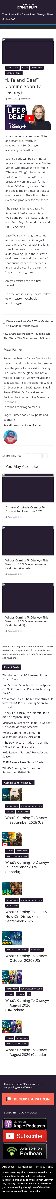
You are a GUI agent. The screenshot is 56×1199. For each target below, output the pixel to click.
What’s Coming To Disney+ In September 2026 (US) (27, 820)
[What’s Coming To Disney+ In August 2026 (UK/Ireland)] (12, 973)
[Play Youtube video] (29, 118)
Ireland (10, 994)
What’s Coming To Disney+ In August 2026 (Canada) (27, 1052)
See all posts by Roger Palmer (22, 425)
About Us (8, 1166)
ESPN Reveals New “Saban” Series (23, 762)
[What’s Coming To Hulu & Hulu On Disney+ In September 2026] (12, 884)
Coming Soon (12, 68)
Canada (10, 851)
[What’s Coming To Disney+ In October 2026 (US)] (12, 933)
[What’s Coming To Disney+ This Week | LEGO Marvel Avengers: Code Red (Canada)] (28, 528)
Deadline (28, 150)
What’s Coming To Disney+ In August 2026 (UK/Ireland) (27, 1005)
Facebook (30, 298)
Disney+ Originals (14, 73)
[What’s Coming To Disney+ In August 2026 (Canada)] (12, 1022)
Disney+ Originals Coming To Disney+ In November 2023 (25, 509)
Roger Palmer (26, 98)
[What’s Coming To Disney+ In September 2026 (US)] (12, 790)
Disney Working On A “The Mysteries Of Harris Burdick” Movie (29, 323)
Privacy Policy (44, 1166)
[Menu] (4, 27)
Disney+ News (37, 68)
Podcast (10, 812)
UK (29, 994)
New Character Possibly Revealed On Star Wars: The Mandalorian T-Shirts (26, 336)
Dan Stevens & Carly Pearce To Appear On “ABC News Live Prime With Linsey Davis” (27, 689)
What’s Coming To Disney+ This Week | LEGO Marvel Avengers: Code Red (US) (27, 621)
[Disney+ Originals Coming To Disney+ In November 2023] (28, 476)
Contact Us (25, 1166)
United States (23, 812)
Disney (25, 68)
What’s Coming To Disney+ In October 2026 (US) (27, 958)
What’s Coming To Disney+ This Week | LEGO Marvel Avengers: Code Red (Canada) (27, 564)
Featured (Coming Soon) (31, 806)
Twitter (18, 298)
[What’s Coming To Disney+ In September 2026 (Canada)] (12, 834)
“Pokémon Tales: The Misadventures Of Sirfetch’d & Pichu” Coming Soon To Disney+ (27, 703)
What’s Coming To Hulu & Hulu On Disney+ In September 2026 (26, 916)
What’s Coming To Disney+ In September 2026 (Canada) (27, 867)
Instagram (17, 303)
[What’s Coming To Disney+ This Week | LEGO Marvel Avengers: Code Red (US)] (28, 585)
